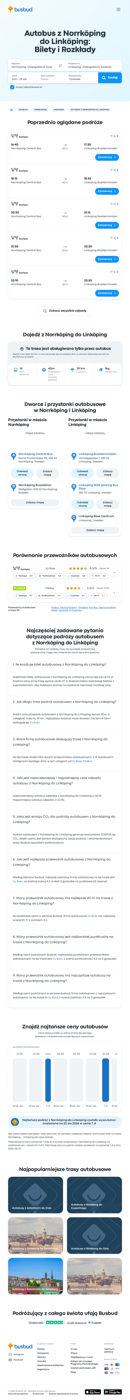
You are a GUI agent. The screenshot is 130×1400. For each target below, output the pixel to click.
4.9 (31, 576)
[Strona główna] (11, 110)
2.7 (103, 596)
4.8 (83, 576)
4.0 (59, 596)
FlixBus (49, 588)
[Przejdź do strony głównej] (20, 9)
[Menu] (118, 9)
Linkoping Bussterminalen (97, 454)
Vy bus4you (75, 610)
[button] (60, 65)
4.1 (31, 596)
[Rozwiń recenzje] (114, 573)
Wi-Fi (97, 576)
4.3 (59, 576)
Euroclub (63, 610)
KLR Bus (93, 608)
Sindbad (83, 608)
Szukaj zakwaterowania (29, 87)
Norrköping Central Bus (35, 454)
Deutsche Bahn (68, 608)
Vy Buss (50, 568)
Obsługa (23, 576)
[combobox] (32, 65)
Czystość (75, 576)
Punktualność (48, 576)
